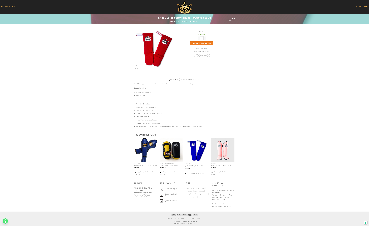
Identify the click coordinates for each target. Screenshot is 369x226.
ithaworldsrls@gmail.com (143, 193)
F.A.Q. (187, 218)
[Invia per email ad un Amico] (201, 55)
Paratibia (194, 22)
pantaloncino (204, 194)
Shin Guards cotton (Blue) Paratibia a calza (194, 166)
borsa (192, 188)
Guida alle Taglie (171, 189)
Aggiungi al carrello (202, 43)
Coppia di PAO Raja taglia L (169, 165)
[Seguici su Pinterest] (148, 195)
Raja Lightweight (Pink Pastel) (221, 165)
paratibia (189, 197)
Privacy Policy (196, 218)
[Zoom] (136, 67)
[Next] (234, 158)
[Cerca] (2, 6)
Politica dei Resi (173, 218)
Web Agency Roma (188, 223)
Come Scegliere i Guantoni (171, 195)
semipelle (200, 197)
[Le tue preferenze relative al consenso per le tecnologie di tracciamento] (365, 222)
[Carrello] (365, 6)
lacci (195, 191)
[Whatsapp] (5, 221)
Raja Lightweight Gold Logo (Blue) (145, 165)
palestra (196, 194)
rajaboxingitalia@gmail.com (222, 206)
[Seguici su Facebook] (135, 195)
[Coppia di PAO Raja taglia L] (171, 150)
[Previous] (134, 158)
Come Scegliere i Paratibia (171, 201)
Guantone (189, 191)
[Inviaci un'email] (145, 195)
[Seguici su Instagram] (139, 195)
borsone (198, 188)
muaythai (189, 194)
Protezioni (183, 22)
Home (7, 6)
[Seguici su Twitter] (142, 195)
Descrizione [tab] (174, 79)
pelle (194, 197)
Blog (182, 218)
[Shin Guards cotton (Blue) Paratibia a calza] (197, 150)
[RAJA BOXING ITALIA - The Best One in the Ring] (184, 7)
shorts (188, 200)
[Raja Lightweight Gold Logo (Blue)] (146, 150)
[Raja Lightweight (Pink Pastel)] (223, 150)
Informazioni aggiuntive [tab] (190, 79)
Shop (13, 6)
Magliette (201, 191)
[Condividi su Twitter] (198, 55)
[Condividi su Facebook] (195, 55)
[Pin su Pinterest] (205, 55)
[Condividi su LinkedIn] (208, 55)
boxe (203, 188)
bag (188, 188)
